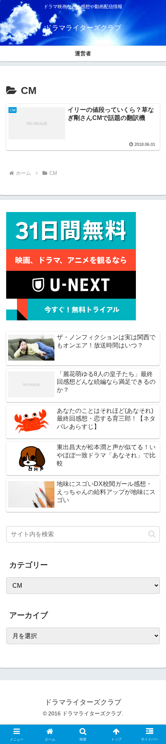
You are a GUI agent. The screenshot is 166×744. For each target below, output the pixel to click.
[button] (152, 534)
